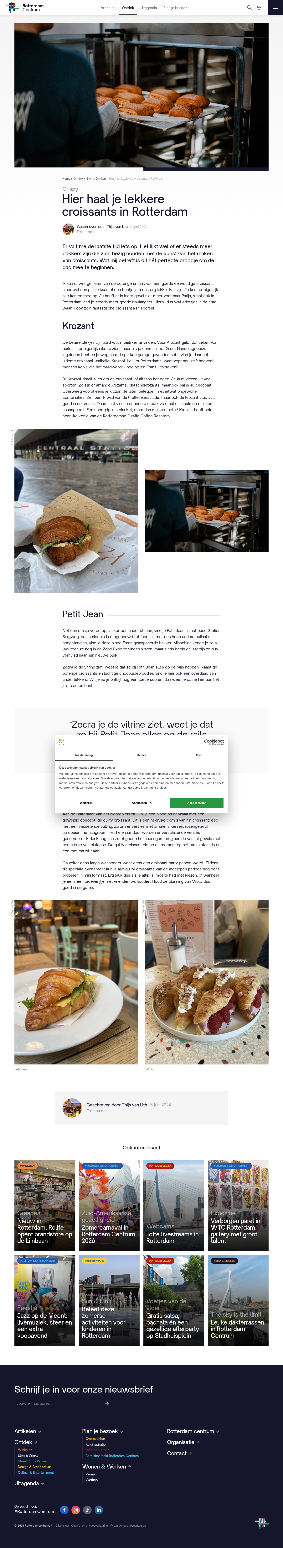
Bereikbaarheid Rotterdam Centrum (112, 1456)
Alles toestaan (196, 802)
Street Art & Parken (32, 1461)
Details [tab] (141, 755)
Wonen (91, 1474)
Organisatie (180, 1442)
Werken (92, 1480)
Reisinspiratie (96, 1444)
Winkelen (25, 1450)
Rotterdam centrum (190, 1431)
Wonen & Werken (104, 1466)
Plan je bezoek (175, 8)
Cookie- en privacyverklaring (89, 1525)
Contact (177, 1453)
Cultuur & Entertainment (36, 1472)
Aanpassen (139, 802)
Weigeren (86, 802)
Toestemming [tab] (84, 755)
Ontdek (128, 8)
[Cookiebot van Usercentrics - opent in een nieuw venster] (207, 742)
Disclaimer (62, 1525)
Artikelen (108, 8)
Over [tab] (199, 755)
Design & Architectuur (34, 1467)
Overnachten (95, 1439)
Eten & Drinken (29, 1455)
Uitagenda (149, 8)
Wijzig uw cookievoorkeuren (128, 1525)
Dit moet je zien (97, 1450)
